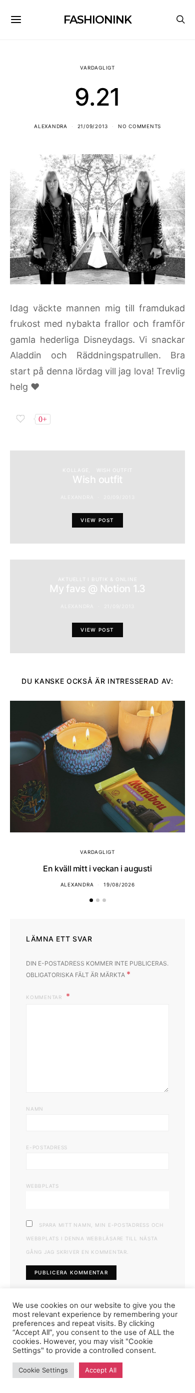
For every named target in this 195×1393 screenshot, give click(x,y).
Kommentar (45, 997)
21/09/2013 (93, 126)
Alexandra (51, 126)
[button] (91, 900)
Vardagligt (97, 68)
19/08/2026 (119, 884)
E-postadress (47, 1147)
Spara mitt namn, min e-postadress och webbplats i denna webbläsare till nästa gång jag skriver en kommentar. (95, 1238)
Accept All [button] (100, 1370)
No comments (139, 126)
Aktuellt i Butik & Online (98, 579)
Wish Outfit (114, 470)
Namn (35, 1109)
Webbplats (42, 1186)
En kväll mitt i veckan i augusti (97, 868)
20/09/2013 (119, 497)
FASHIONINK (97, 20)
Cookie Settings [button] (43, 1370)
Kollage (75, 470)
